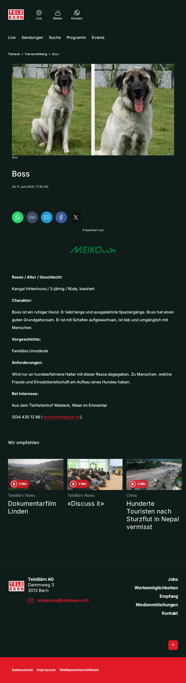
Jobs (173, 579)
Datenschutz (22, 670)
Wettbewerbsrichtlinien (79, 670)
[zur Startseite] (16, 14)
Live (12, 37)
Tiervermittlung (36, 54)
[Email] (47, 217)
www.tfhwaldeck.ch (62, 416)
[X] (76, 217)
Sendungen (32, 37)
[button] (93, 109)
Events (98, 37)
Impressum (46, 670)
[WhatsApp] (17, 217)
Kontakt (170, 613)
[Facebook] (61, 217)
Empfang (169, 596)
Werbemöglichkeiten (156, 587)
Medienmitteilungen (157, 604)
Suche (55, 37)
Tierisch (14, 54)
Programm (76, 37)
